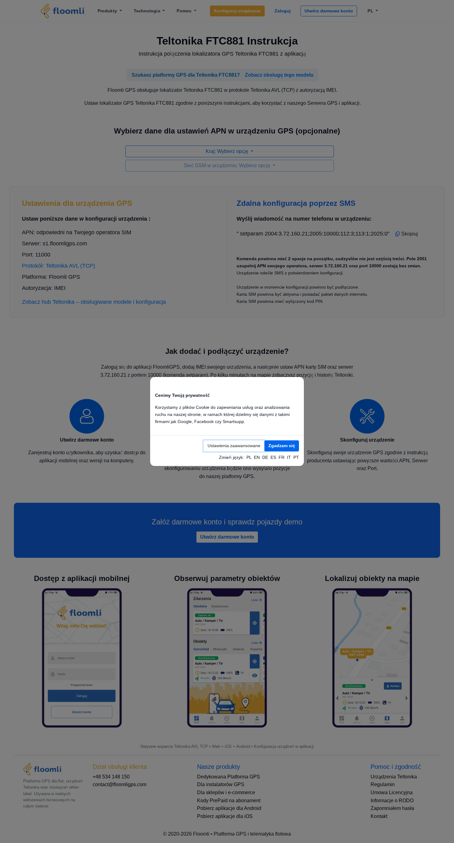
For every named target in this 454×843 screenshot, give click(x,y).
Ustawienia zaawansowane (234, 445)
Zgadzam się (281, 445)
